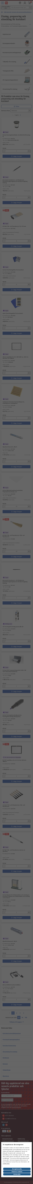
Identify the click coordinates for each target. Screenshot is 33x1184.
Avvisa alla (16, 1174)
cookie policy (6, 1163)
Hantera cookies (17, 1171)
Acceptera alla (17, 1169)
